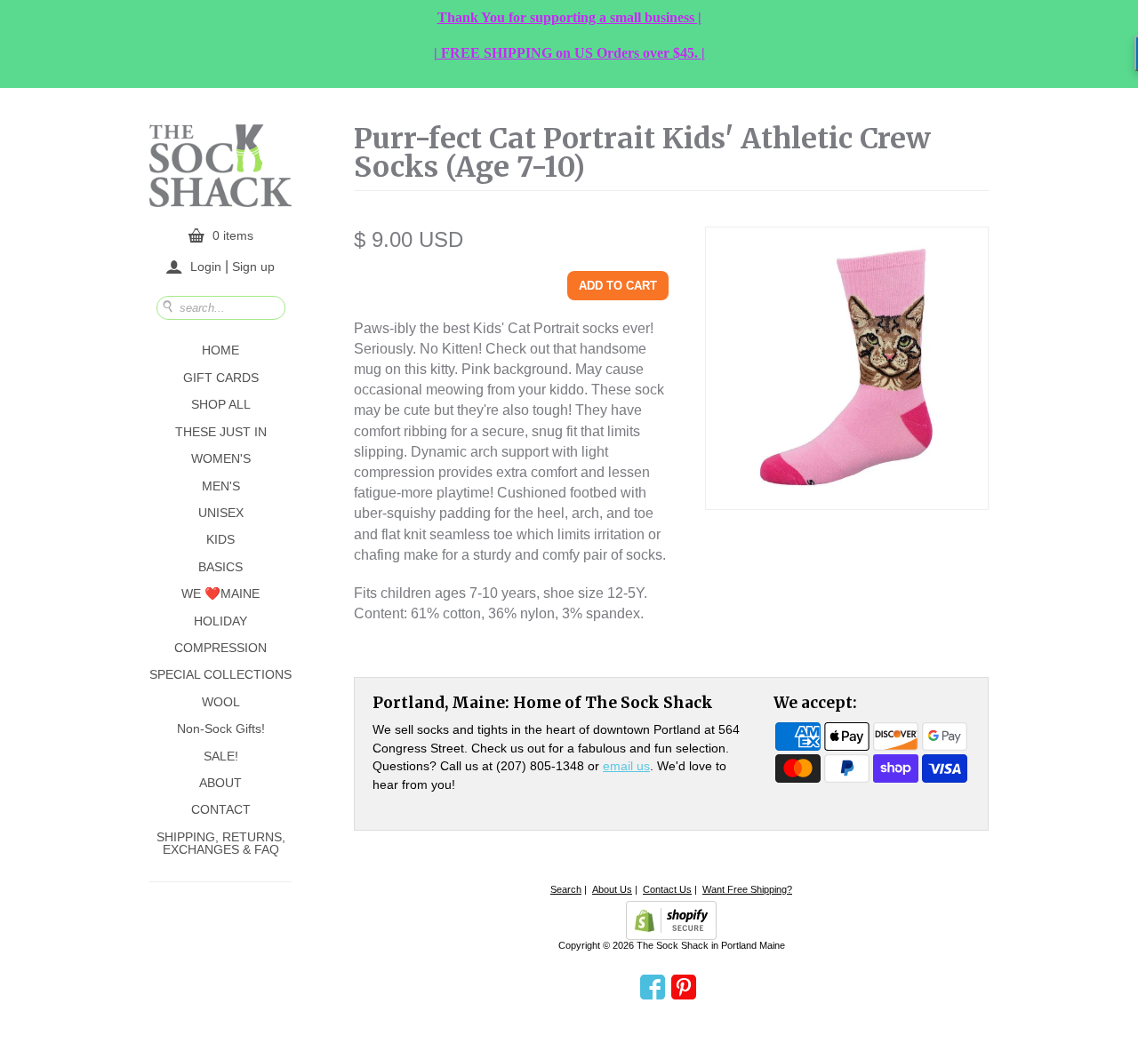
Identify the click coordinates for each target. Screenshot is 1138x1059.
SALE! (221, 756)
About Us (612, 889)
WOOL (221, 702)
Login (205, 266)
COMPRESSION (220, 648)
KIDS (220, 539)
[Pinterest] (683, 988)
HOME (220, 350)
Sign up (253, 266)
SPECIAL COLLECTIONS (220, 674)
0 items (232, 235)
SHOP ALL (221, 404)
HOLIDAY (220, 621)
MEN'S (221, 486)
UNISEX (221, 513)
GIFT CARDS (221, 377)
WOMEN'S (221, 458)
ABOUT (220, 783)
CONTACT (221, 809)
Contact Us (667, 889)
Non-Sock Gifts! (221, 728)
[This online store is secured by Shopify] (671, 920)
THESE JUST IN (221, 432)
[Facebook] (652, 988)
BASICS (220, 567)
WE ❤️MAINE (220, 593)
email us (626, 766)
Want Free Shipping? (747, 889)
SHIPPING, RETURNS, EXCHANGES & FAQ (220, 843)
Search (565, 889)
